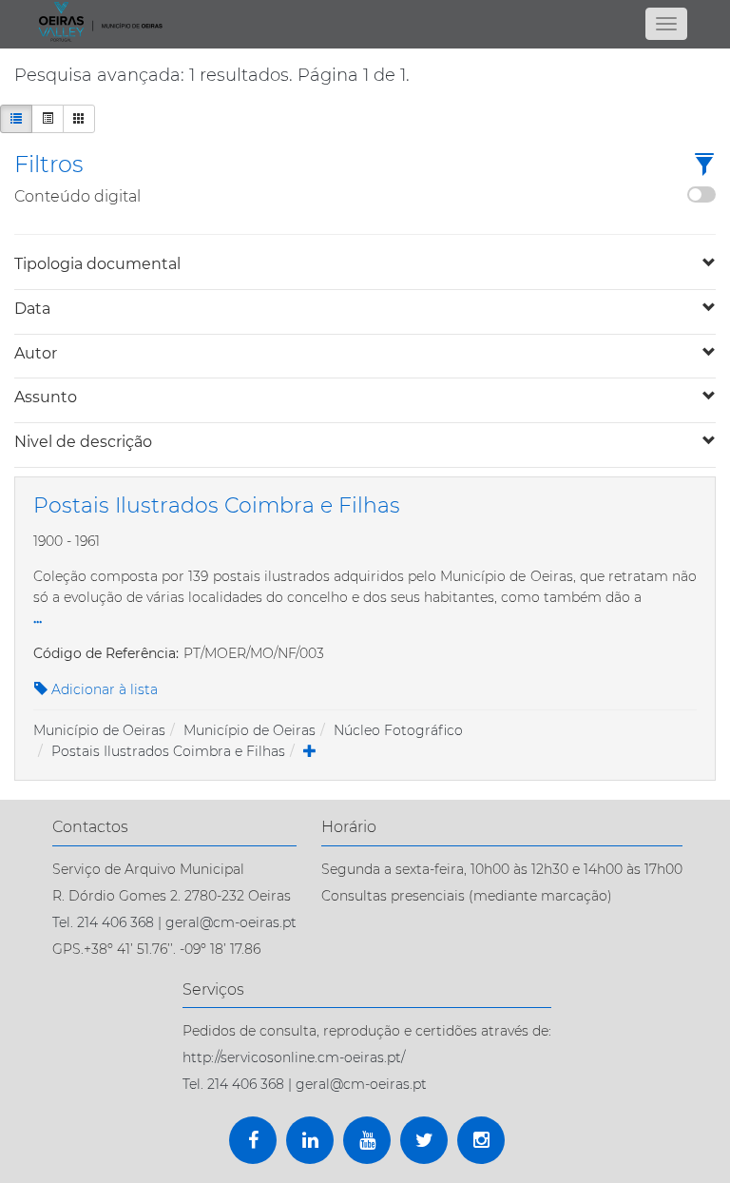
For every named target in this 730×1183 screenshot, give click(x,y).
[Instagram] (481, 1140)
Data (32, 309)
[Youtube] (367, 1140)
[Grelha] (79, 119)
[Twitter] (424, 1140)
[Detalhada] (47, 119)
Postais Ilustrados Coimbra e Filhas (168, 751)
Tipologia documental (97, 264)
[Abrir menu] (666, 24)
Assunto (45, 397)
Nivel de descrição (83, 442)
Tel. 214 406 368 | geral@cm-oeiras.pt (174, 922)
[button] (704, 166)
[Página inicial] (365, 22)
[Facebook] (253, 1140)
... (37, 618)
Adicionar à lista (103, 689)
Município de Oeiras (99, 730)
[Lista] (16, 119)
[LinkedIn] (310, 1140)
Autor (35, 353)
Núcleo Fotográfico (398, 730)
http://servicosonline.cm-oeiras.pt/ (293, 1057)
